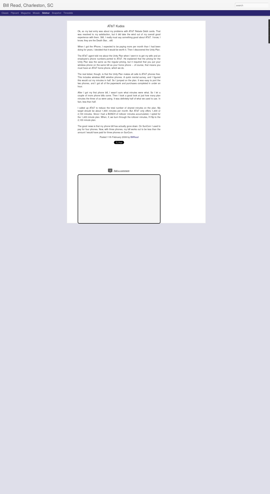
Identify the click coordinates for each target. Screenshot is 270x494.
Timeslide (68, 12)
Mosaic (36, 12)
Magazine (26, 12)
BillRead (134, 137)
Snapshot (56, 12)
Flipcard (15, 12)
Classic (5, 12)
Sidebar (46, 12)
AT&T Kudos (116, 26)
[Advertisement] (177, 74)
